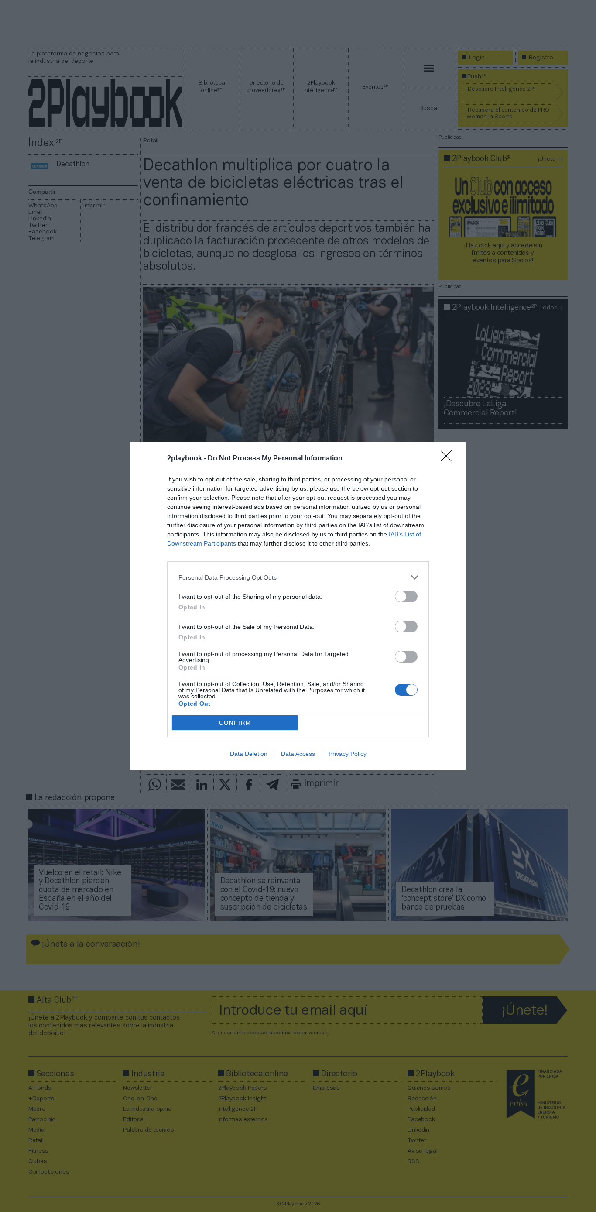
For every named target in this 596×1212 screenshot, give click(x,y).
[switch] (406, 596)
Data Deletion (248, 753)
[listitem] (298, 577)
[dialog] (298, 606)
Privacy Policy (348, 753)
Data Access (298, 753)
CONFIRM (235, 723)
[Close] (449, 458)
